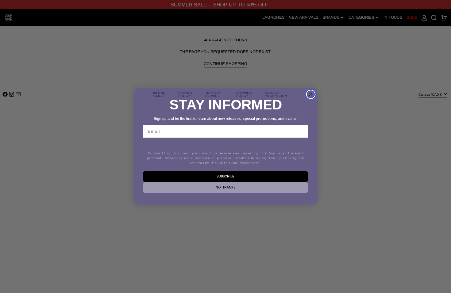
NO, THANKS (225, 187)
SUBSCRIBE (225, 176)
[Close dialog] (310, 94)
